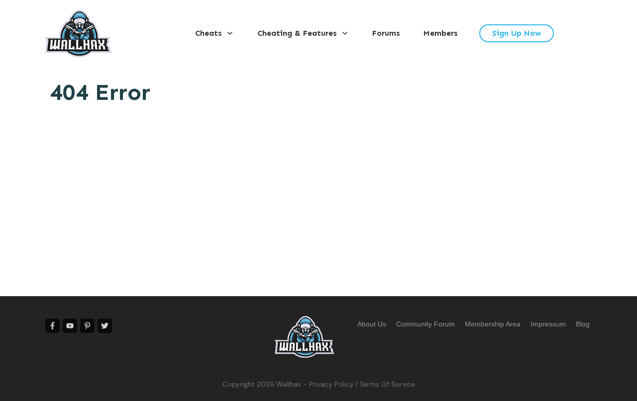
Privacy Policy (331, 384)
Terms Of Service (387, 384)
